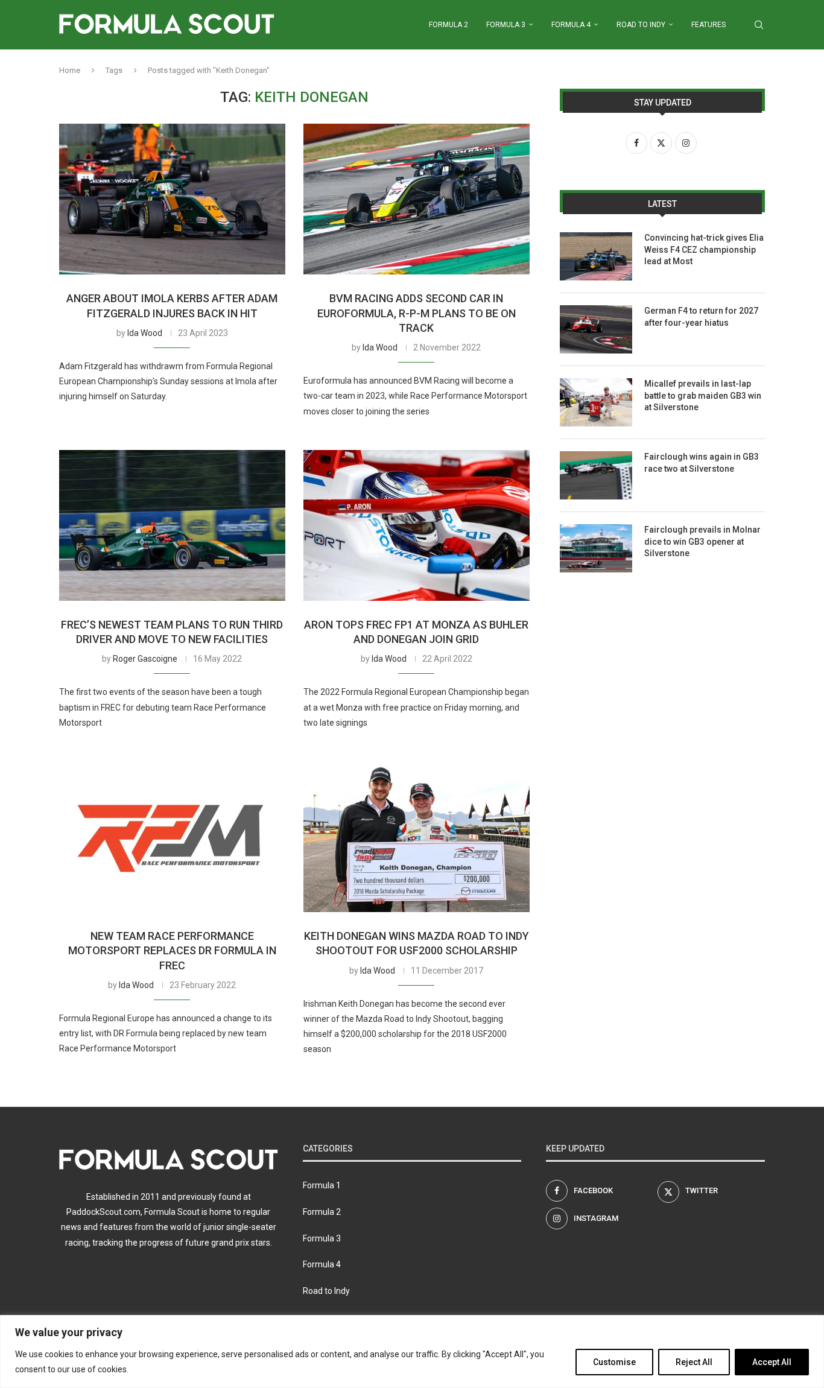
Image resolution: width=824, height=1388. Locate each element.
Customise (614, 1362)
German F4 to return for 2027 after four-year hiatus (701, 317)
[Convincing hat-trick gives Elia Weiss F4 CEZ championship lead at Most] (596, 256)
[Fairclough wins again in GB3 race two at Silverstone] (596, 475)
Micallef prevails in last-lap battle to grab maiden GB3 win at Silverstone (702, 395)
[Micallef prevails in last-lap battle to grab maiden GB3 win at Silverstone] (596, 402)
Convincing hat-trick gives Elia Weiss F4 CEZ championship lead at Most (704, 249)
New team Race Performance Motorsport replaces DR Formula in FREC (172, 951)
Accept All (771, 1362)
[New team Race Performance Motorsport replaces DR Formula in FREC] (172, 836)
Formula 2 (448, 25)
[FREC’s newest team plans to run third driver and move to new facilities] (172, 525)
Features (708, 25)
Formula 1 (322, 1185)
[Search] (759, 25)
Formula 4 (571, 25)
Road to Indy (640, 25)
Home (69, 70)
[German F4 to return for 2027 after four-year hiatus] (596, 329)
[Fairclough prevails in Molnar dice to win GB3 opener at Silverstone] (596, 548)
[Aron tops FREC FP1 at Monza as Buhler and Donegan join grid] (416, 525)
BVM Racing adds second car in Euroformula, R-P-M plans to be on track (416, 313)
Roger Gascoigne (145, 659)
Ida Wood (144, 333)
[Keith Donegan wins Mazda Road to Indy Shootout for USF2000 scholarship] (416, 836)
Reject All (694, 1362)
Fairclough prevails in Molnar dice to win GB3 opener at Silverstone (702, 541)
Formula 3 (505, 25)
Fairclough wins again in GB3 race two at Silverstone (701, 463)
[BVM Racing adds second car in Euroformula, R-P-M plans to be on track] (416, 199)
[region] (412, 1351)
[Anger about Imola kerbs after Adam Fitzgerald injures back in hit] (172, 199)
